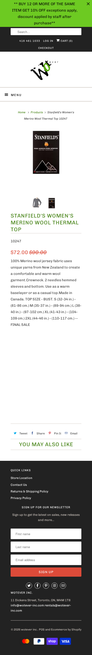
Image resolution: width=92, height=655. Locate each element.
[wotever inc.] (46, 71)
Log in (48, 40)
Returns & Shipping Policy (29, 491)
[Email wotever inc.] (63, 586)
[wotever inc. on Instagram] (54, 586)
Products (37, 112)
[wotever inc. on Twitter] (29, 586)
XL (57, 342)
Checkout (46, 48)
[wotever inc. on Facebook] (37, 586)
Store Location (21, 478)
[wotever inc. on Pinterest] (46, 586)
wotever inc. (29, 629)
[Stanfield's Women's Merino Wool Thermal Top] (46, 152)
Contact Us (19, 485)
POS (42, 629)
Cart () (66, 40)
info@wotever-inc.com (27, 605)
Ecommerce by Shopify (66, 629)
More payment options (46, 406)
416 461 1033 (29, 40)
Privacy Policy (21, 498)
